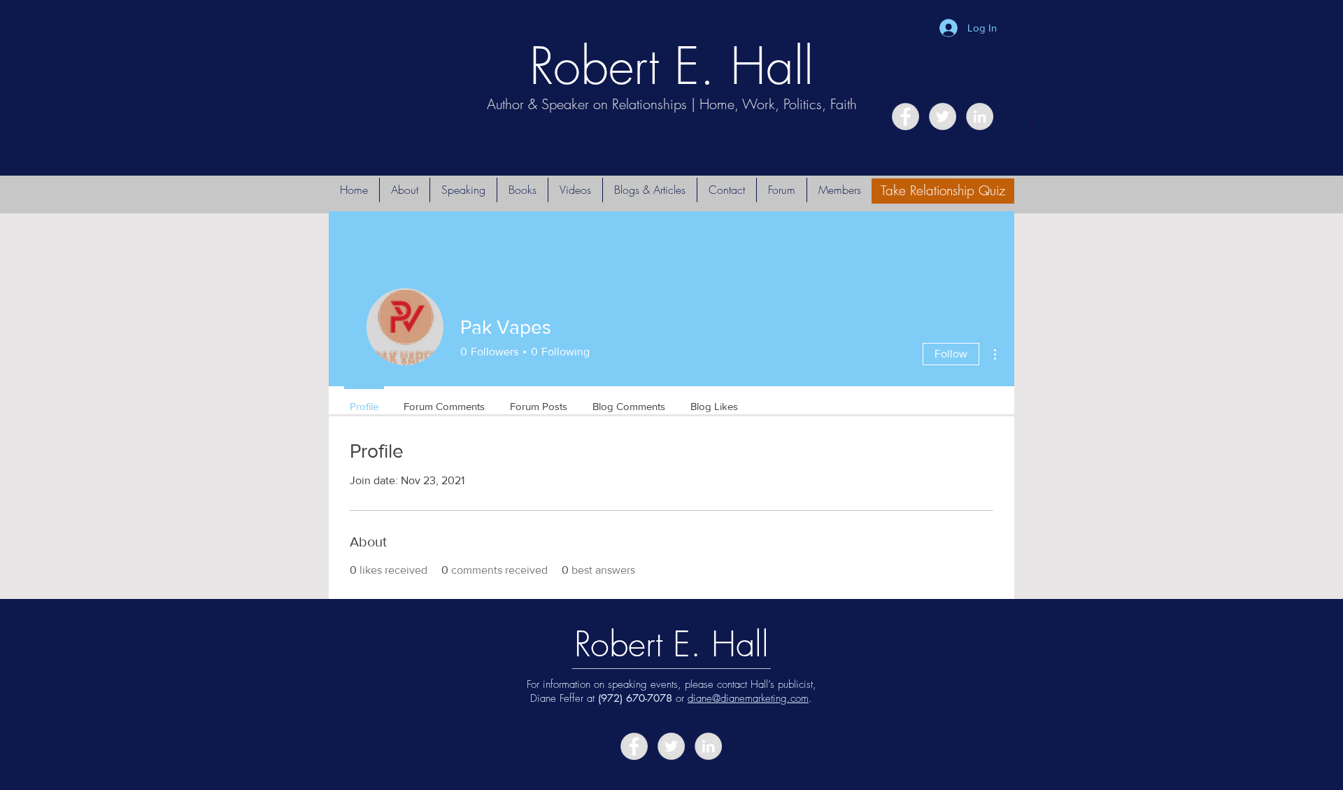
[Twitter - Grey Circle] (942, 116)
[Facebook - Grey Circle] (905, 116)
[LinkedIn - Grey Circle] (979, 116)
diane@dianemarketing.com (748, 698)
